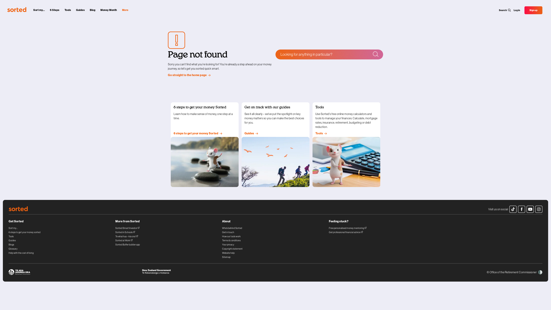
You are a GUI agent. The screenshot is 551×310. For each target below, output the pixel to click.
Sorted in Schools (124, 232)
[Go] (375, 54)
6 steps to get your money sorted (24, 232)
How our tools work (231, 236)
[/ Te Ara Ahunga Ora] (75, 272)
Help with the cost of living (21, 253)
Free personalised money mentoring (346, 228)
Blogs (11, 244)
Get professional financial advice (345, 232)
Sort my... (13, 228)
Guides (12, 240)
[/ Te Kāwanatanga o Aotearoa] (209, 272)
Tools (11, 236)
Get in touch (228, 232)
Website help (228, 253)
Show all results (307, 67)
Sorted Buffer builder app (127, 244)
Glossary (13, 248)
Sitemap (226, 257)
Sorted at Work (123, 240)
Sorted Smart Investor (126, 228)
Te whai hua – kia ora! (125, 236)
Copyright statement (232, 248)
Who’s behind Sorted (232, 228)
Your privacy (228, 244)
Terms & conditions (231, 240)
